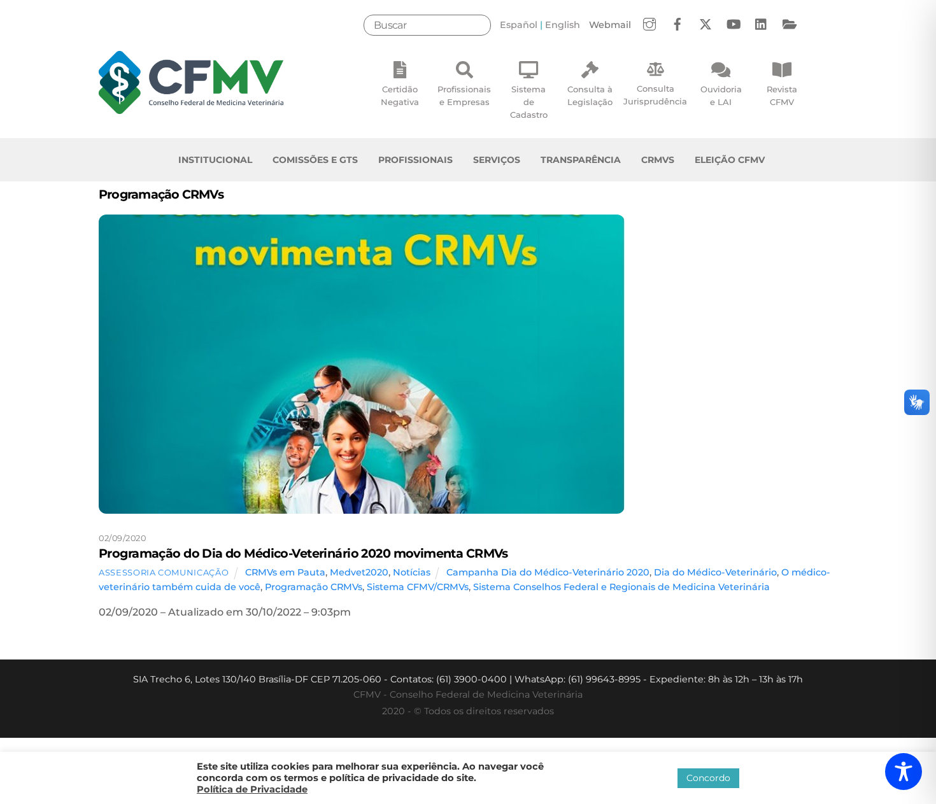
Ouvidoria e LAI (721, 95)
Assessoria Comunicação (164, 572)
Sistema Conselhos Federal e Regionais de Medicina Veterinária (621, 587)
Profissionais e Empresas (464, 95)
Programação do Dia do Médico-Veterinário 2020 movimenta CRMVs (303, 553)
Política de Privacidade (252, 789)
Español (518, 25)
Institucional (215, 160)
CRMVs (657, 160)
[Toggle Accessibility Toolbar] (903, 771)
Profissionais (415, 160)
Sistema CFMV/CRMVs (418, 587)
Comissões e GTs (315, 160)
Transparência (581, 160)
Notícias (411, 572)
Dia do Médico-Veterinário (715, 572)
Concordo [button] (708, 778)
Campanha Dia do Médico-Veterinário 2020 (547, 572)
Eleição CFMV (730, 160)
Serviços (496, 160)
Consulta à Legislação (590, 95)
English (562, 25)
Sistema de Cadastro (529, 102)
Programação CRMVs (313, 587)
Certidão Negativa (400, 95)
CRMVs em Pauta (285, 572)
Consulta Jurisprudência (655, 94)
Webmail (610, 25)
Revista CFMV (782, 95)
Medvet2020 (359, 572)
